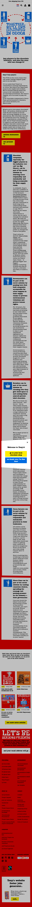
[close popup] (27, 442)
